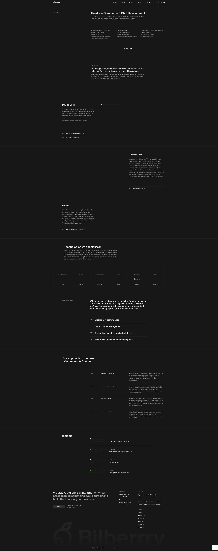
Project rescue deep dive (72, 137)
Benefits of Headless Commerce (119, 441)
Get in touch (58, 506)
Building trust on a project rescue (119, 473)
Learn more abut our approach (74, 133)
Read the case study (137, 188)
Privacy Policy (115, 548)
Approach (148, 2)
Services (115, 2)
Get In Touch (159, 2)
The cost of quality (114, 462)
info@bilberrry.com (124, 495)
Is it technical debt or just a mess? (119, 452)
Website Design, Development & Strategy (149, 504)
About (131, 2)
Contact (140, 527)
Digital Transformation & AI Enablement (148, 495)
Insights (139, 2)
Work (123, 2)
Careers (140, 524)
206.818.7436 (123, 496)
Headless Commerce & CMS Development (149, 498)
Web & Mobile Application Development (148, 501)
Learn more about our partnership (75, 229)
